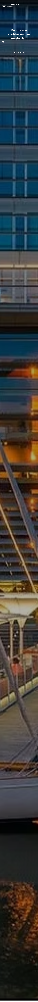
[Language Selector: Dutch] (4, 41)
